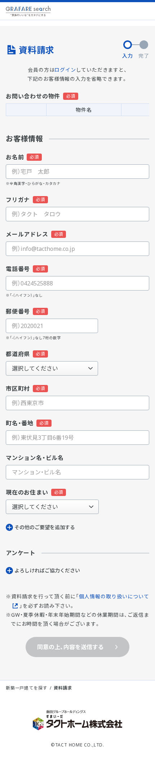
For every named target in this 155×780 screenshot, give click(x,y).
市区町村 (18, 389)
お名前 (15, 157)
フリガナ (18, 200)
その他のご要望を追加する (44, 527)
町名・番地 (20, 423)
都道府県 (18, 354)
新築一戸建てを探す (26, 688)
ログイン (65, 69)
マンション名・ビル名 (35, 458)
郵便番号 (18, 311)
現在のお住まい (27, 492)
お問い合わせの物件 (33, 96)
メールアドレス (27, 234)
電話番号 (18, 269)
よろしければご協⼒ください (47, 570)
